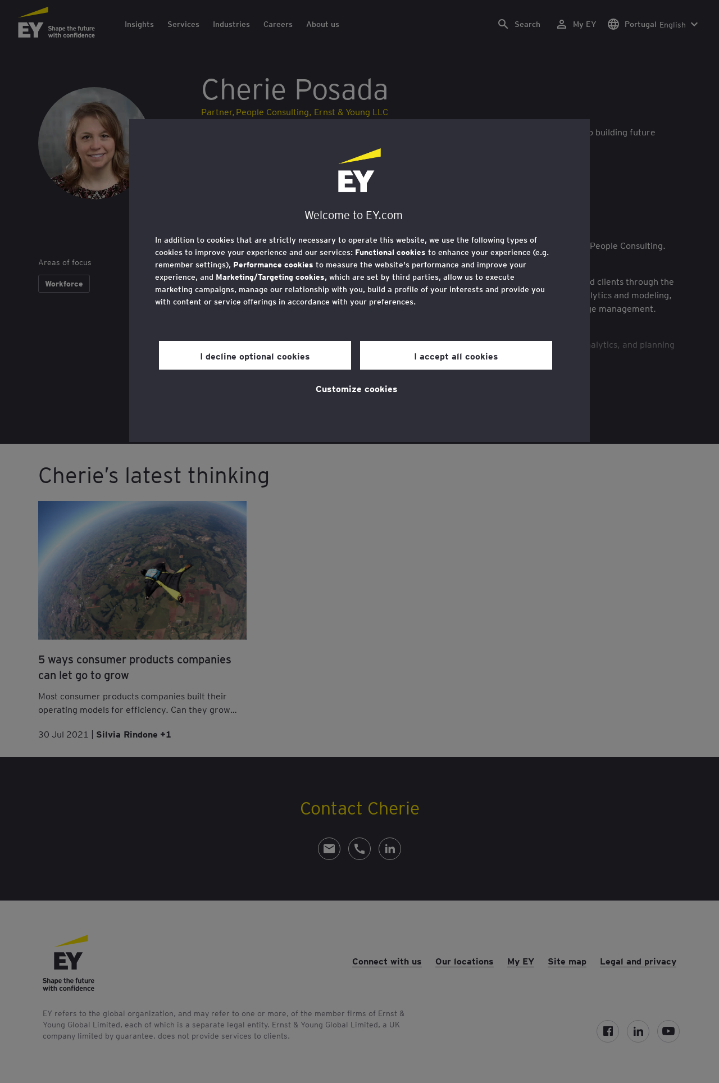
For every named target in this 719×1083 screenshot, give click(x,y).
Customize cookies (357, 388)
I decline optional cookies (255, 355)
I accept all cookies (456, 355)
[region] (359, 280)
